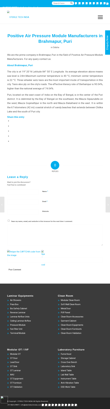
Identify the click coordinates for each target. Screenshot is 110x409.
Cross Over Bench (69, 362)
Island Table (66, 370)
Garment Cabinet (68, 321)
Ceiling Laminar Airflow (20, 321)
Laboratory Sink (68, 366)
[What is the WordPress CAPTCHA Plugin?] (24, 253)
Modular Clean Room (70, 300)
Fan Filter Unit (16, 329)
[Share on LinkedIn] (11, 141)
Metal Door (66, 308)
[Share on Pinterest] (11, 135)
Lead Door (14, 362)
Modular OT (15, 354)
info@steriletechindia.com (31, 7)
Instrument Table (68, 379)
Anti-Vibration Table (70, 383)
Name (45, 191)
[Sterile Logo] (18, 17)
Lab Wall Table (67, 374)
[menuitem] (59, 4)
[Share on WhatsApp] (11, 130)
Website (45, 211)
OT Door (14, 358)
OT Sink (13, 366)
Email (45, 201)
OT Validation (16, 387)
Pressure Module (17, 325)
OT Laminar (15, 370)
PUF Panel (65, 312)
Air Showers (15, 300)
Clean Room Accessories (72, 317)
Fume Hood (66, 354)
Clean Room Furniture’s (71, 329)
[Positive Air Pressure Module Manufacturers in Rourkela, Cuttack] (2, 204)
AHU (12, 374)
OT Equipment (16, 379)
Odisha (56, 47)
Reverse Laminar (17, 312)
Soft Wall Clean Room (70, 304)
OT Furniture (15, 383)
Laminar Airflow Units (20, 317)
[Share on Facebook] (11, 120)
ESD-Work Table (68, 387)
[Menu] (99, 17)
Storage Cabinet (68, 358)
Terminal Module (17, 333)
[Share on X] (11, 125)
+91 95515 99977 (9, 7)
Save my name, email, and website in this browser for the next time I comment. (42, 221)
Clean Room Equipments (72, 325)
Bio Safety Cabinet (18, 308)
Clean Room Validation (71, 333)
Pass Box (14, 304)
